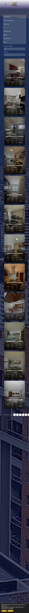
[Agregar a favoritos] (22, 60)
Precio (5, 42)
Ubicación (6, 24)
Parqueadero (7, 38)
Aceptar (4, 610)
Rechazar (10, 610)
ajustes (11, 608)
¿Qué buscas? (7, 17)
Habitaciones (7, 31)
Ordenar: (6, 51)
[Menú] (5, 4)
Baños (5, 35)
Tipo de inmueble (8, 20)
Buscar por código (8, 46)
